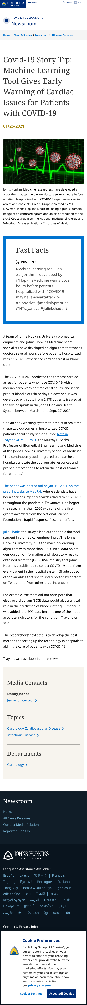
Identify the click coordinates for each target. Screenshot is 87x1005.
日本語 (40, 894)
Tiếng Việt (10, 887)
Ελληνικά (11, 905)
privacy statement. (41, 985)
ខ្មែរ (46, 912)
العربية (34, 900)
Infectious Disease (21, 735)
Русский (26, 881)
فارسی (8, 912)
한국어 (55, 894)
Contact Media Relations (21, 824)
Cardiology (15, 764)
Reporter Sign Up (16, 831)
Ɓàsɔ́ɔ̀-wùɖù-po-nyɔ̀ (37, 887)
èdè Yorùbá (12, 894)
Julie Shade (11, 532)
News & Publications (27, 17)
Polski (66, 900)
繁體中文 (40, 875)
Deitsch (33, 912)
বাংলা (28, 894)
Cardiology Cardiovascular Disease (33, 728)
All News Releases (62, 35)
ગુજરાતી (29, 906)
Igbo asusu (64, 888)
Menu (32, 3)
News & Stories (23, 35)
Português (45, 881)
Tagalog (9, 881)
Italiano (64, 881)
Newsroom (24, 23)
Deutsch (50, 900)
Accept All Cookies (61, 993)
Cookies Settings (31, 993)
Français (58, 875)
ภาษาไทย (46, 906)
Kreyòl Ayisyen (14, 900)
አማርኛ (24, 875)
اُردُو (62, 906)
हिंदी (20, 912)
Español (9, 875)
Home (6, 35)
